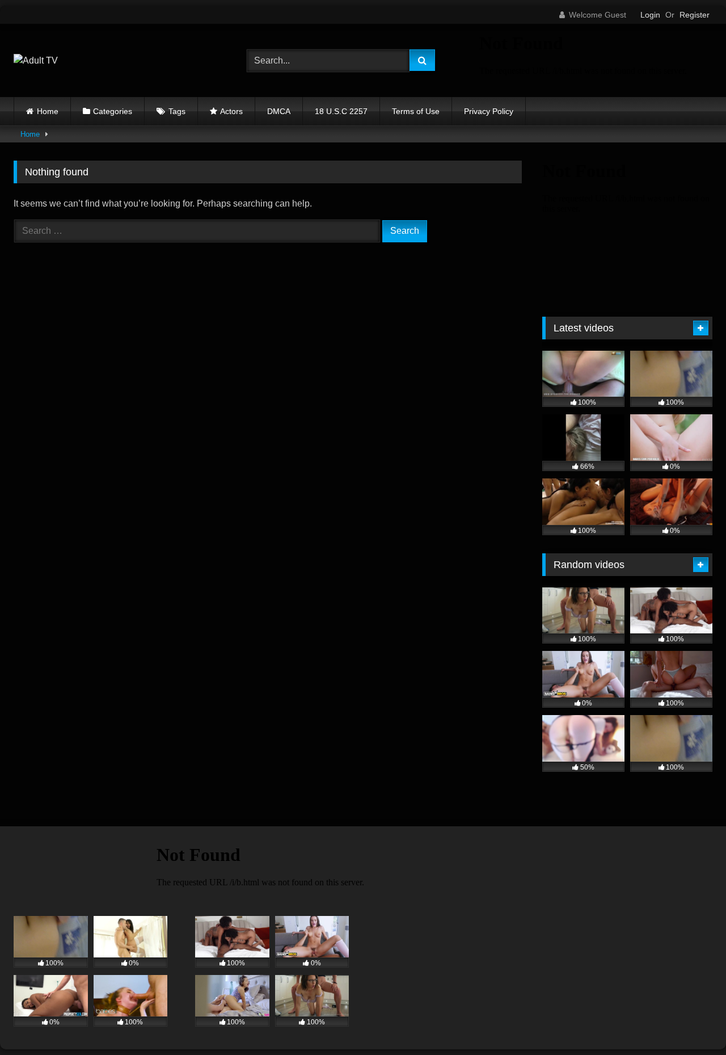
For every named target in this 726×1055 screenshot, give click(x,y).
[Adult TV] (36, 61)
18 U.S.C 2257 (341, 111)
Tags (176, 111)
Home (47, 111)
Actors (231, 111)
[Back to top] (690, 1021)
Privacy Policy (488, 111)
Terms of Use (416, 111)
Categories (112, 111)
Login (650, 14)
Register (694, 14)
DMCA (278, 111)
